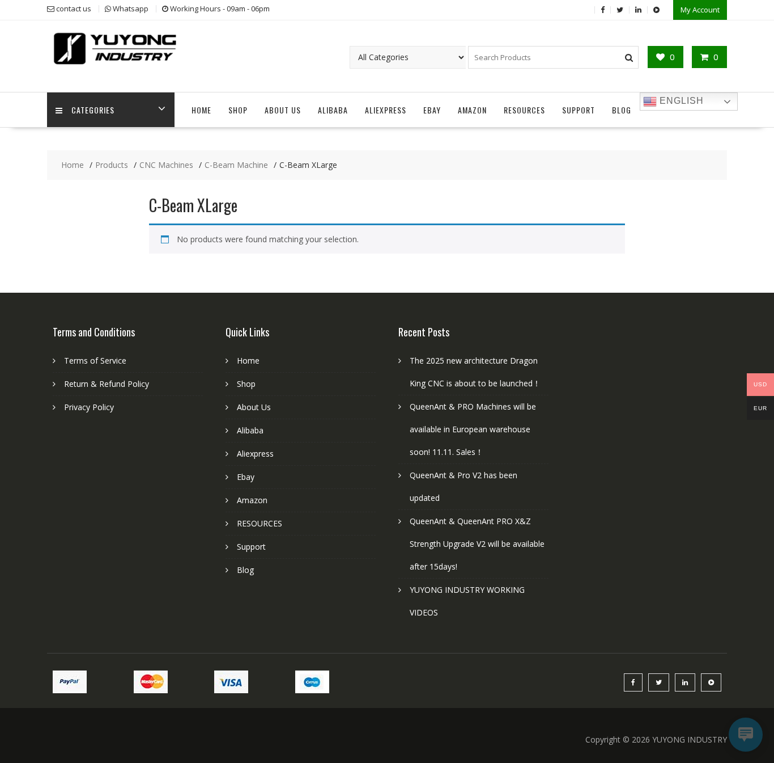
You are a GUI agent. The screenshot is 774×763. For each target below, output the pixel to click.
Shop (238, 110)
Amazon (472, 110)
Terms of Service (95, 360)
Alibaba (333, 110)
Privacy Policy (89, 407)
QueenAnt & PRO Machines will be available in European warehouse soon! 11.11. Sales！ (473, 429)
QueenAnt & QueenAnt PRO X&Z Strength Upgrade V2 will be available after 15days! (477, 544)
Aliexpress (385, 110)
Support (578, 110)
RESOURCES (524, 110)
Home (201, 110)
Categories (92, 110)
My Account (700, 10)
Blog (621, 110)
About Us (283, 110)
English (680, 101)
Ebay (432, 110)
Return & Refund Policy (106, 383)
